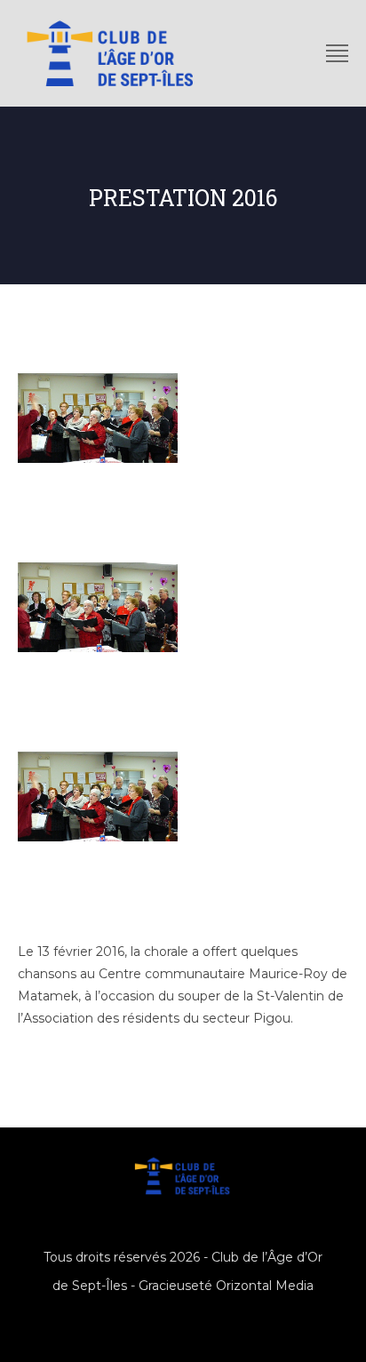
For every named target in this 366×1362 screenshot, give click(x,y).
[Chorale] (98, 796)
